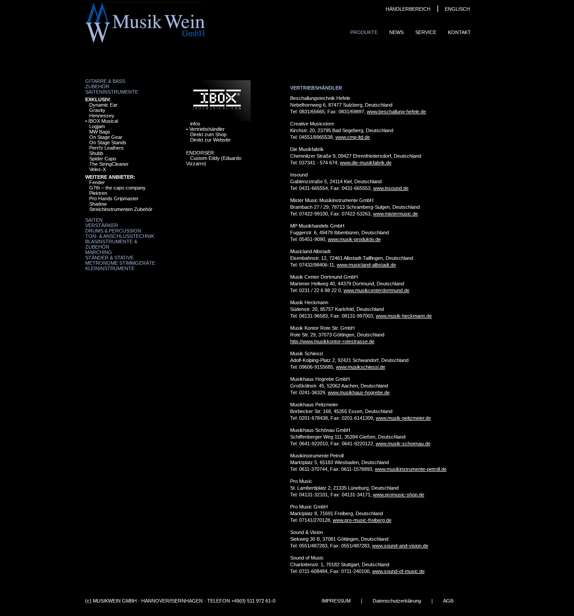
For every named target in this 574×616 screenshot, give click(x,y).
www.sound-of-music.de (398, 571)
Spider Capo (102, 158)
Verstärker (101, 225)
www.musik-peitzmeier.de (403, 418)
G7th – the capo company (117, 187)
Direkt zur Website (210, 139)
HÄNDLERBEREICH (408, 9)
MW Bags (99, 131)
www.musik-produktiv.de (354, 239)
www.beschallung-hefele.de (396, 111)
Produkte (364, 32)
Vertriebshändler (207, 129)
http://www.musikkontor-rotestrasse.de (332, 341)
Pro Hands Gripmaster (114, 198)
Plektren (98, 193)
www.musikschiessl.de (360, 367)
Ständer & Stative (109, 257)
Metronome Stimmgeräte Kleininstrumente (120, 265)
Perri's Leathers (106, 148)
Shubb (96, 153)
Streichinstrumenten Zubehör (120, 209)
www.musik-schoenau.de (403, 443)
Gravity (97, 110)
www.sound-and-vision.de (400, 545)
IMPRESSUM (336, 600)
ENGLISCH (457, 9)
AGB (448, 600)
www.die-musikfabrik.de (365, 162)
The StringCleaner (109, 164)
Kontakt (459, 32)
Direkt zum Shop (208, 134)
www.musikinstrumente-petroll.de (411, 469)
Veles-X (97, 169)
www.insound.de (391, 188)
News (396, 32)
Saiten (94, 220)
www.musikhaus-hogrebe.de (359, 392)
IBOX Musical (103, 121)
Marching (98, 252)
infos (195, 123)
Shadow (98, 204)
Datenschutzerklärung (397, 600)
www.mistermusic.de (395, 213)
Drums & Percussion (113, 230)
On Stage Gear (105, 137)
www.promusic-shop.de (398, 494)
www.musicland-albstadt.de (366, 264)
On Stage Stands (107, 142)
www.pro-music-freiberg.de (362, 520)
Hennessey (101, 115)
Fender (97, 182)
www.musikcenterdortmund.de (376, 290)
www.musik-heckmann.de (404, 316)
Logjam (97, 126)
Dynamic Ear (103, 105)
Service (425, 32)
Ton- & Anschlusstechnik (119, 236)
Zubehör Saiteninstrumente (111, 89)
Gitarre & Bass (105, 81)
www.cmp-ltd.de (352, 137)
